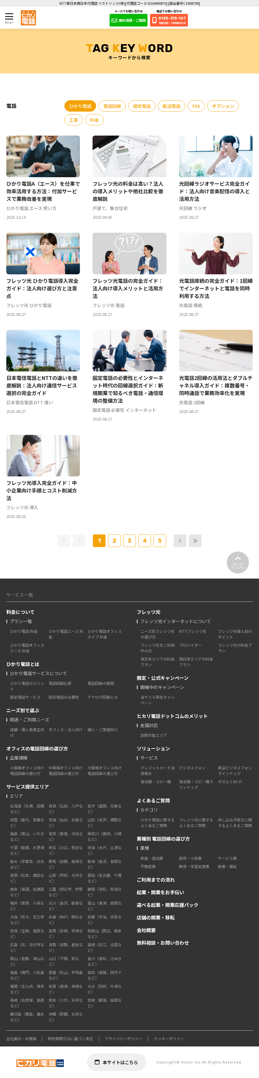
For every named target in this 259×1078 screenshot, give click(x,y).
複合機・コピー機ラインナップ (196, 784)
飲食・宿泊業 (152, 858)
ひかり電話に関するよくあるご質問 (158, 822)
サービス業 (227, 858)
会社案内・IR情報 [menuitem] (21, 1038)
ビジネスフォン (192, 767)
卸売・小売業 (190, 858)
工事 (73, 120)
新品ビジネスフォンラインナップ (235, 770)
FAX (196, 106)
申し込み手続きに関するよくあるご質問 (235, 822)
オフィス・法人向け (66, 729)
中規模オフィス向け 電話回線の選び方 (66, 770)
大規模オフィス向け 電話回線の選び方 (104, 770)
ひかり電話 (80, 106)
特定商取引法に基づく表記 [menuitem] (70, 1038)
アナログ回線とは (102, 697)
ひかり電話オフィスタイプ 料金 (104, 633)
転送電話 (171, 106)
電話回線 (112, 106)
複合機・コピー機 (156, 781)
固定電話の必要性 (64, 697)
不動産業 (148, 866)
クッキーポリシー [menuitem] (169, 1038)
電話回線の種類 (100, 683)
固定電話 (142, 106)
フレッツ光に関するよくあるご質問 (196, 822)
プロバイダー (190, 645)
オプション (223, 106)
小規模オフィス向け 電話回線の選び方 (27, 770)
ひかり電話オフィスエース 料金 (27, 647)
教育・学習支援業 (194, 866)
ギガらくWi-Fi (230, 781)
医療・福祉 (227, 866)
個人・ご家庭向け (102, 729)
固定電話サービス (25, 697)
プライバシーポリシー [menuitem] (123, 1038)
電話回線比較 (60, 683)
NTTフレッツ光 (192, 631)
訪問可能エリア (154, 735)
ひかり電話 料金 (24, 631)
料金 (94, 120)
